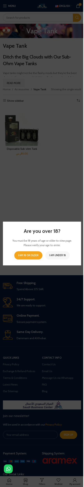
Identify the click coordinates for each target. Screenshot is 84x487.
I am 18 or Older (28, 255)
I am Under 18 (57, 255)
